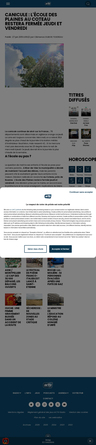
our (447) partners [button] (15, 209)
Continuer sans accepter (81, 192)
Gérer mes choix (35, 248)
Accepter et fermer (60, 248)
